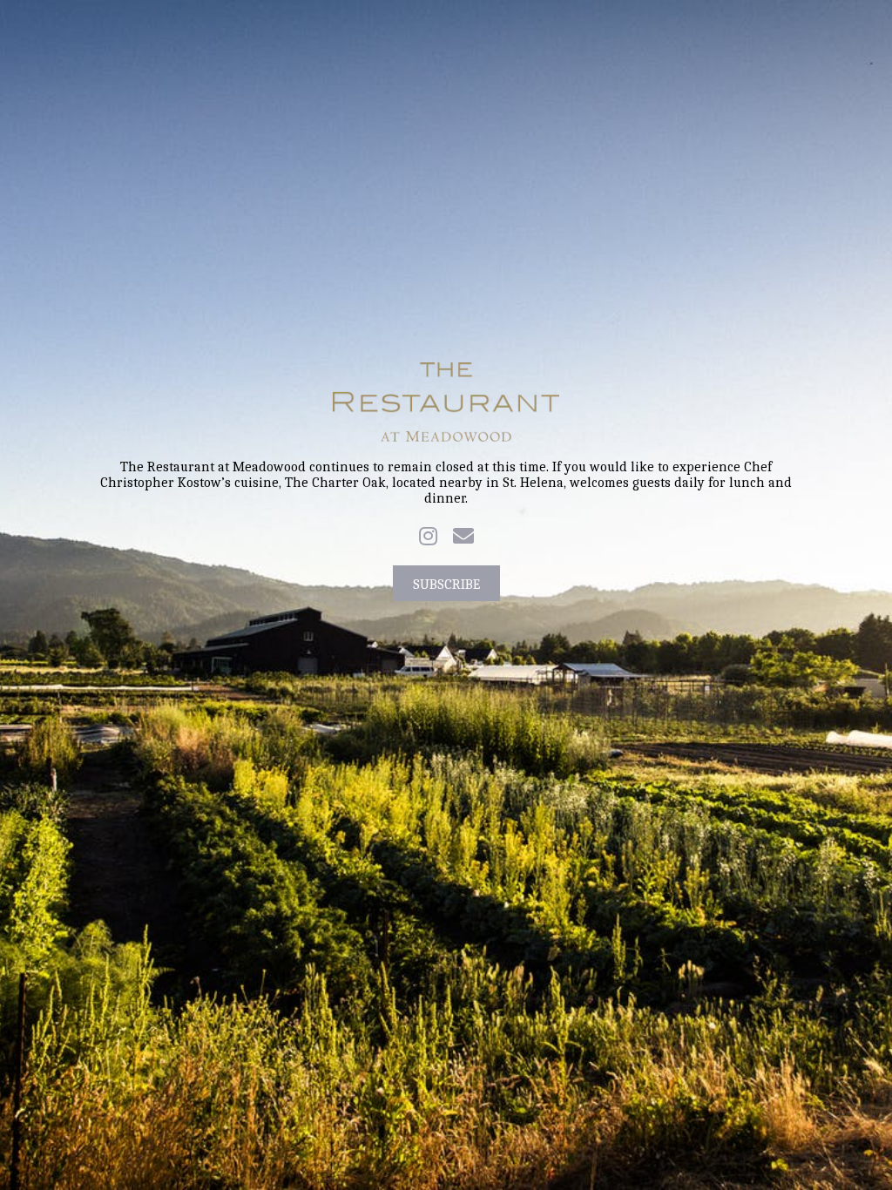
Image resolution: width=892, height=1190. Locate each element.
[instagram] (428, 535)
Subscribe (446, 584)
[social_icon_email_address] (463, 535)
